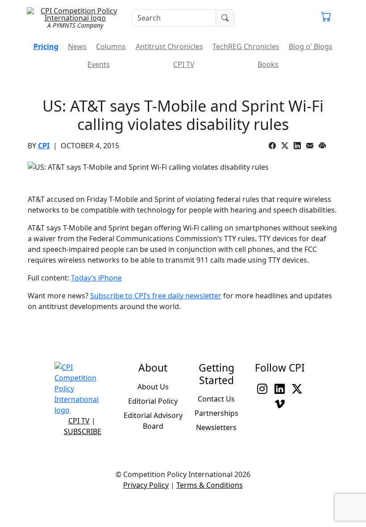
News (77, 46)
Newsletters (216, 427)
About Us (153, 387)
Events (98, 64)
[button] (326, 18)
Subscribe (82, 431)
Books (268, 64)
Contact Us (216, 399)
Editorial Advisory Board (153, 420)
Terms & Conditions (209, 485)
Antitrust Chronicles (169, 46)
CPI (44, 146)
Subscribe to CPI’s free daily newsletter (155, 296)
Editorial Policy (153, 401)
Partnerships (216, 413)
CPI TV (184, 64)
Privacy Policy (146, 485)
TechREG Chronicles (245, 46)
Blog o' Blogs (311, 46)
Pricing (45, 46)
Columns (111, 46)
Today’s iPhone (96, 278)
